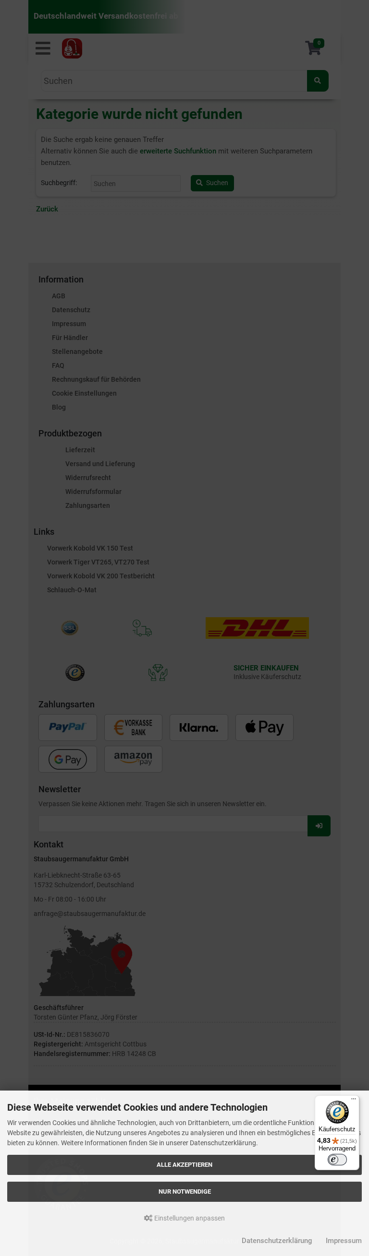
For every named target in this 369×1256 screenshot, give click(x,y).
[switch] (337, 1159)
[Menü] (353, 1101)
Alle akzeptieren (184, 1164)
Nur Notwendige (185, 1191)
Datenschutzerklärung (277, 1240)
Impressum (344, 1240)
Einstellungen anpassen (189, 1218)
